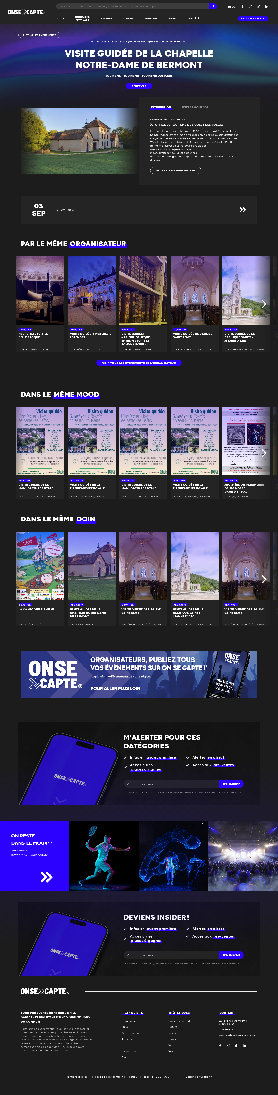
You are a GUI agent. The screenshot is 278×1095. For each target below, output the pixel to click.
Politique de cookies (140, 1077)
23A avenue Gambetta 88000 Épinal (233, 1022)
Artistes (127, 1039)
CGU (158, 1077)
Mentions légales (76, 1077)
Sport (171, 1045)
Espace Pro (129, 1051)
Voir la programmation (175, 170)
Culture (172, 1027)
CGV (167, 1077)
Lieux (125, 1027)
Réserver (139, 86)
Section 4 (206, 1077)
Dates (125, 1045)
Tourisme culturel (157, 75)
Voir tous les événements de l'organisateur (139, 363)
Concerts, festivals (179, 1021)
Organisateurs (131, 1033)
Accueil (95, 41)
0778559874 (226, 1029)
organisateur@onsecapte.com (238, 1035)
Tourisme (113, 75)
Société (172, 1051)
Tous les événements (41, 35)
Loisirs (172, 1033)
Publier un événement (253, 19)
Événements (110, 41)
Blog (125, 1057)
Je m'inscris (231, 784)
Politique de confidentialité (107, 1077)
